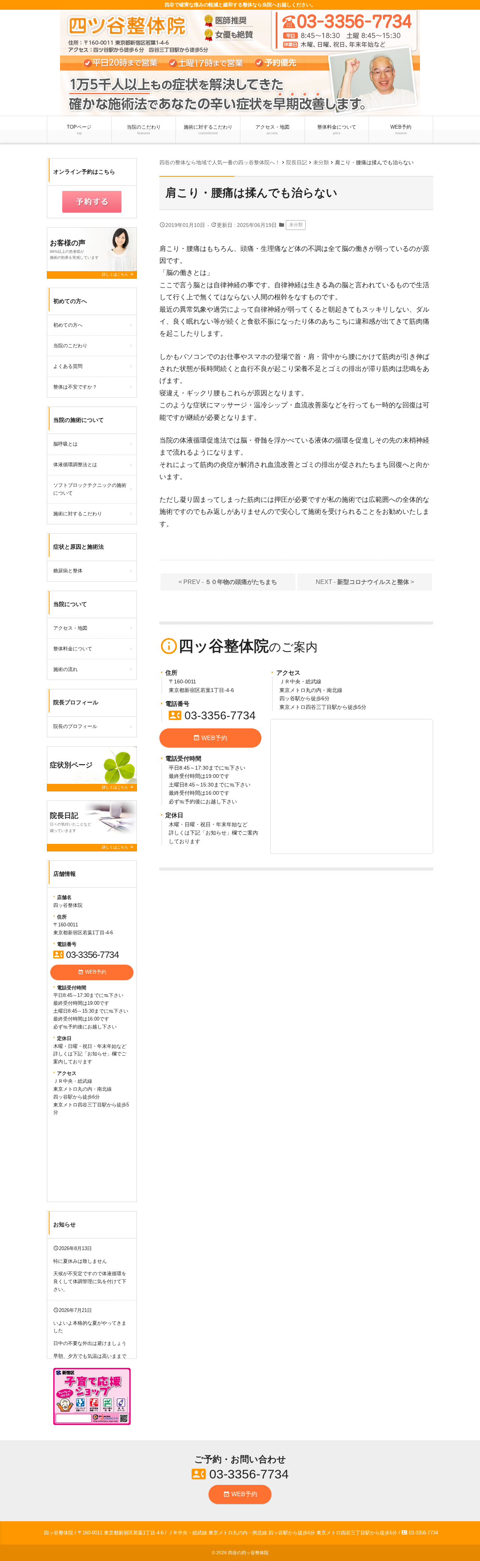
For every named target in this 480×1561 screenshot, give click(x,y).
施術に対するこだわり (208, 129)
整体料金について (336, 129)
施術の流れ (65, 669)
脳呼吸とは (65, 444)
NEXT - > (365, 582)
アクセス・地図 (272, 129)
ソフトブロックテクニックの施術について (89, 489)
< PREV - (227, 582)
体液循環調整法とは (75, 464)
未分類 (296, 224)
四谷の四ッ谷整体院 (248, 1552)
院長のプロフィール (75, 726)
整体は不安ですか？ (75, 387)
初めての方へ (67, 325)
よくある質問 (67, 366)
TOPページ (79, 129)
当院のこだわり (144, 129)
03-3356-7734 (212, 715)
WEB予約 (400, 129)
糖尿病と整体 (67, 570)
